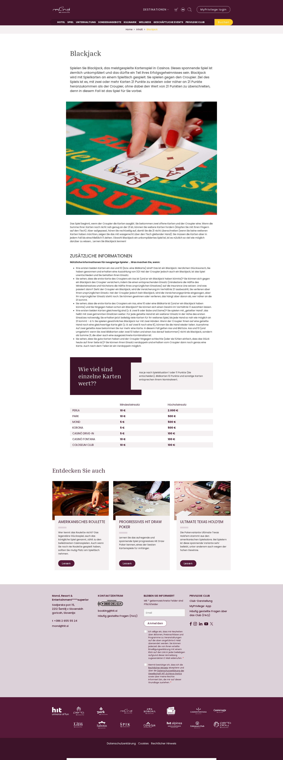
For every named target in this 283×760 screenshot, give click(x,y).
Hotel (61, 22)
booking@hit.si (107, 611)
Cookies (143, 743)
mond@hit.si (60, 626)
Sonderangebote (109, 22)
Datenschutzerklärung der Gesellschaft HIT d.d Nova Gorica (166, 672)
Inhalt (139, 29)
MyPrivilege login (213, 9)
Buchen (223, 22)
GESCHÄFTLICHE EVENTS (168, 22)
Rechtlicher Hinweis (158, 667)
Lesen (66, 563)
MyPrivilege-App (200, 606)
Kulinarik (130, 22)
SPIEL (70, 22)
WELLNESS (145, 22)
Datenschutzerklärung (121, 743)
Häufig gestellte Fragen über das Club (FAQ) (208, 613)
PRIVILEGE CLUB (195, 22)
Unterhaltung (86, 22)
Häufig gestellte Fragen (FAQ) (118, 616)
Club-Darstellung (201, 601)
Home (129, 29)
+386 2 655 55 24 (65, 621)
